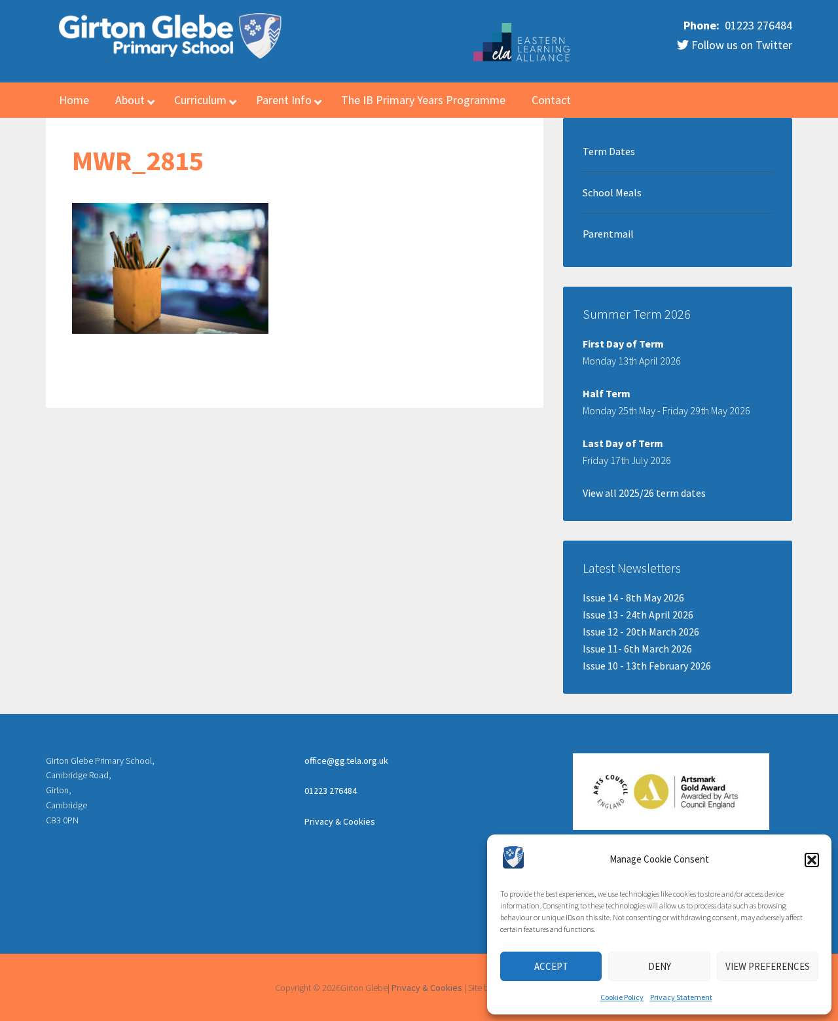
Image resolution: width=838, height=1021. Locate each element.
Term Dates (609, 151)
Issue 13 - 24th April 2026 (638, 614)
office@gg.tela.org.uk (346, 760)
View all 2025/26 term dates (644, 492)
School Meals (612, 192)
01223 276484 (757, 25)
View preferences (767, 966)
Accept (551, 966)
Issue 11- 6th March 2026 (637, 648)
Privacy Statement (681, 997)
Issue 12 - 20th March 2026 (641, 631)
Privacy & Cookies (339, 821)
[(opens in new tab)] (522, 59)
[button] (811, 860)
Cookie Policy (622, 997)
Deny (659, 966)
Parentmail (608, 233)
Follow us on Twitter (740, 44)
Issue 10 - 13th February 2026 (647, 665)
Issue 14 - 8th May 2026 (633, 597)
